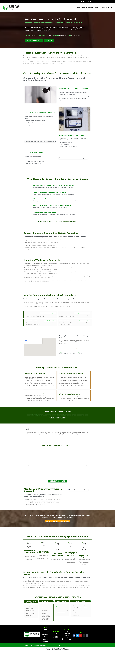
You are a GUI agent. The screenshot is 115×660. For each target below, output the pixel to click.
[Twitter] (83, 1)
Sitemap (45, 641)
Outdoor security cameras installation (46, 616)
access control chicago (62, 609)
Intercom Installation (56, 636)
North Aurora (84, 348)
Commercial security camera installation (46, 609)
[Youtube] (86, 1)
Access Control (56, 634)
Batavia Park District (30, 608)
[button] (28, 465)
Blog (45, 637)
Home (78, 7)
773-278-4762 (80, 353)
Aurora (78, 348)
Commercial (84, 7)
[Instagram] (88, 1)
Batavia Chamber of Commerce (30, 611)
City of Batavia (29, 606)
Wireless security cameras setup (45, 619)
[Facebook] (81, 1)
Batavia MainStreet (30, 615)
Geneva (74, 348)
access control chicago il (62, 610)
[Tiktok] (91, 1)
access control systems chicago (62, 606)
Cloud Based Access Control (79, 605)
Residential (91, 7)
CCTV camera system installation (46, 612)
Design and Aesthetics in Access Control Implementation (80, 608)
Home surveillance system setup (45, 606)
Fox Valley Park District (30, 613)
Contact (112, 7)
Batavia (69, 348)
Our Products (105, 7)
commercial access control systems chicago (62, 613)
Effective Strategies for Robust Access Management (81, 611)
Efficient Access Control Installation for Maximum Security (81, 614)
